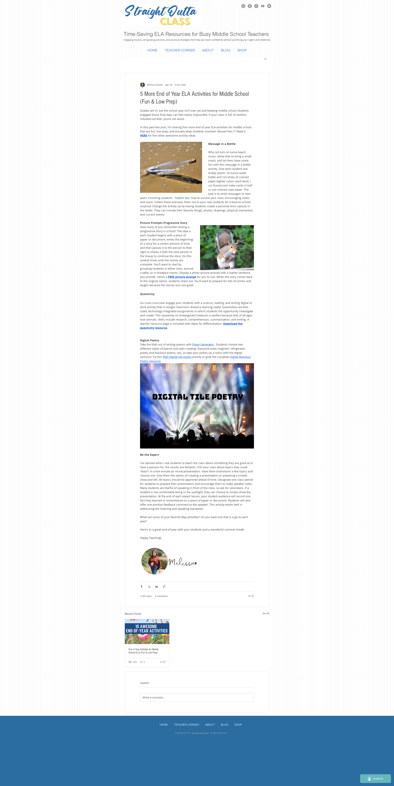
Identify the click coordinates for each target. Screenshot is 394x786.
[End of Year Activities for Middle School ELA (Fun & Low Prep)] (147, 631)
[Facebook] (250, 6)
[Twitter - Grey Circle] (269, 6)
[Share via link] (164, 586)
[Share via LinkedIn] (156, 586)
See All (265, 613)
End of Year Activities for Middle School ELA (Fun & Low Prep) (144, 651)
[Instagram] (243, 6)
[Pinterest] (256, 6)
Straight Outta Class (200, 733)
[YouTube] (263, 6)
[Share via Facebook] (141, 586)
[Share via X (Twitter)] (149, 586)
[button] (265, 59)
